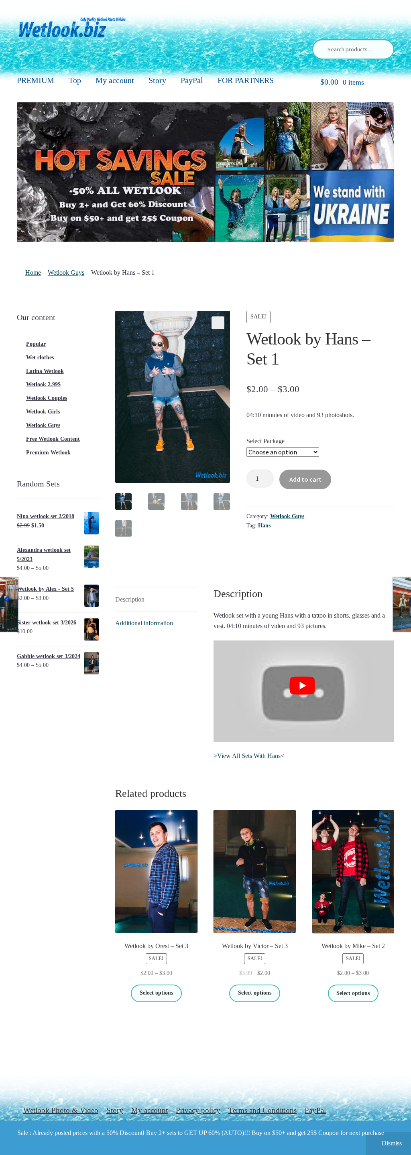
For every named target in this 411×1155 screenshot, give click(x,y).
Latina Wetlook (45, 371)
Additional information (144, 623)
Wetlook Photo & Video (60, 1110)
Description (129, 599)
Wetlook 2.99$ (43, 384)
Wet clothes (40, 358)
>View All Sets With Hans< (249, 755)
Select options (156, 993)
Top (75, 80)
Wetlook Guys (66, 272)
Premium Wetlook (48, 453)
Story (157, 80)
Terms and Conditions (262, 1110)
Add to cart (305, 479)
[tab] (156, 600)
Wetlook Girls (43, 412)
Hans (264, 526)
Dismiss (392, 1143)
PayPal (192, 80)
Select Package (265, 441)
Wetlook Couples (46, 398)
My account (115, 80)
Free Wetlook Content (53, 439)
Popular (36, 344)
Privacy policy (198, 1110)
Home (33, 272)
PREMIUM (35, 80)
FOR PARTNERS (246, 80)
